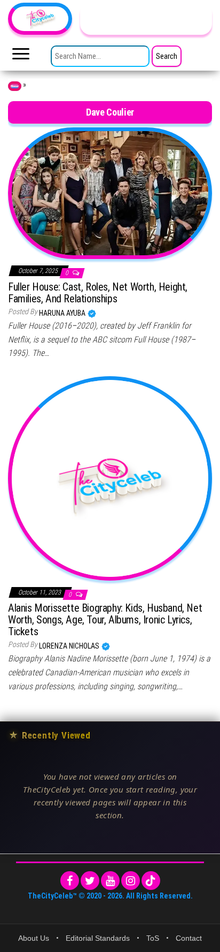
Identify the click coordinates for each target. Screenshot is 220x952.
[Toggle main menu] (20, 56)
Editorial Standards (98, 938)
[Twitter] (90, 880)
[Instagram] (130, 880)
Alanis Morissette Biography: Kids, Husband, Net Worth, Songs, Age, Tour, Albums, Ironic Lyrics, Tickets (105, 619)
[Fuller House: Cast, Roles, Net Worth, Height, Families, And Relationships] (110, 192)
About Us (33, 938)
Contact (189, 938)
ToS (152, 938)
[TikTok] (151, 880)
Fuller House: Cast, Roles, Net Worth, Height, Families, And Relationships (97, 292)
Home (15, 86)
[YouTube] (110, 880)
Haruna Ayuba (63, 313)
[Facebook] (69, 880)
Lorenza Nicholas (70, 646)
